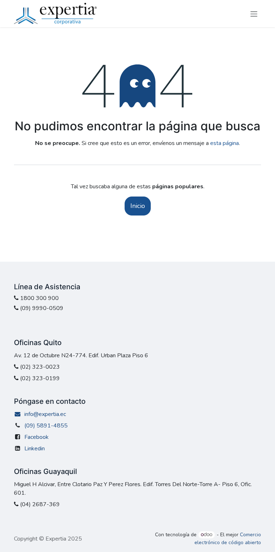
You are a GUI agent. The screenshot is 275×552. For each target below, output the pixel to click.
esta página (224, 143)
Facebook (36, 437)
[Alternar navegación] (254, 13)
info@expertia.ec (45, 414)
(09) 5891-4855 (46, 426)
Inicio (137, 206)
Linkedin (34, 448)
